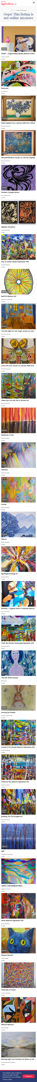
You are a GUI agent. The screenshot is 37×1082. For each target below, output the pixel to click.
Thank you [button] (28, 1076)
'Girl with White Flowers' (9, 678)
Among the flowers (8, 712)
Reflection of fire (7, 435)
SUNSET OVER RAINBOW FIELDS (11, 886)
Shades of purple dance (10, 192)
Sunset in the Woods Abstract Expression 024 (18, 747)
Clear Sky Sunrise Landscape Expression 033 (17, 643)
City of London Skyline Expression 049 (15, 262)
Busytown (4, 88)
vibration (4, 470)
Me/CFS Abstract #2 (8, 296)
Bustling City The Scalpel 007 (12, 817)
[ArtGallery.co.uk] (15, 3)
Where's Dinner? (7, 955)
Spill (2, 851)
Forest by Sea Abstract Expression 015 (15, 782)
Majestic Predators (8, 227)
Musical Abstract (7, 1025)
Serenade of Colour (8, 990)
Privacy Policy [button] (7, 1079)
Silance (4, 539)
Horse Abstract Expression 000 (12, 920)
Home (11, 10)
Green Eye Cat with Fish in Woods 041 (15, 400)
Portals (3, 504)
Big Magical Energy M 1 (9, 574)
